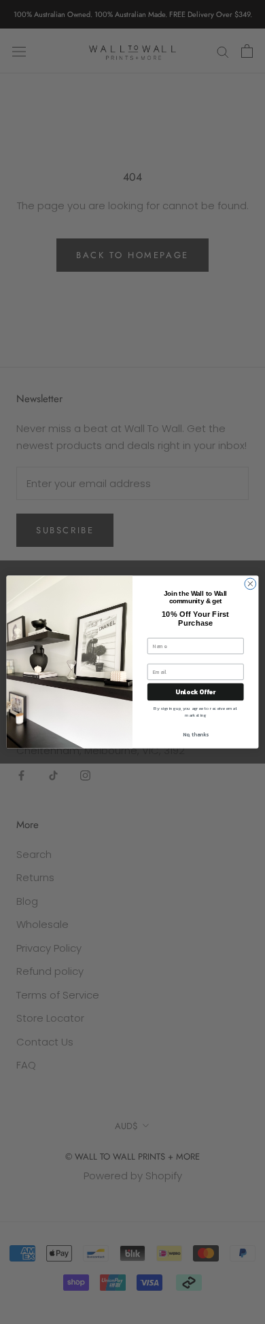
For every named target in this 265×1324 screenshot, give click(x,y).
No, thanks (196, 734)
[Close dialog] (250, 584)
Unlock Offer (195, 691)
